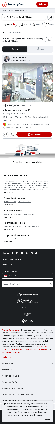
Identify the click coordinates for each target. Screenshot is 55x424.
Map (42, 49)
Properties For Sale (10, 376)
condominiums (42, 347)
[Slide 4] (22, 98)
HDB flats (15, 350)
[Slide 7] (30, 98)
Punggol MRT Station (33, 227)
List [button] (16, 49)
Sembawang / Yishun (33, 214)
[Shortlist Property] (49, 67)
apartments (6, 350)
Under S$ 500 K (24, 202)
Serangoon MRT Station (13, 227)
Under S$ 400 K (10, 202)
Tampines (8, 239)
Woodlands (19, 239)
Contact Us (7, 265)
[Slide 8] (32, 98)
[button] (4, 32)
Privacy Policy (38, 409)
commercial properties (11, 352)
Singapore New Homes (12, 388)
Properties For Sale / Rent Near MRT (18, 394)
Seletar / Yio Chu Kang (13, 214)
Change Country (9, 271)
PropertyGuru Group (11, 259)
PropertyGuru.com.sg (10, 330)
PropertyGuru (8, 363)
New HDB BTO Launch (16, 185)
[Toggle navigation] (51, 4)
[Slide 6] (27, 98)
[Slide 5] (24, 98)
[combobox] (26, 17)
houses (44, 350)
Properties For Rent (10, 382)
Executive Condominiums (30, 350)
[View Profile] (27, 59)
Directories (7, 369)
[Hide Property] (44, 67)
